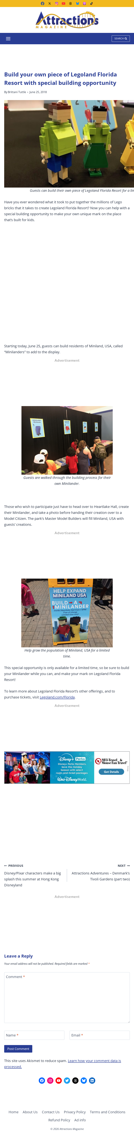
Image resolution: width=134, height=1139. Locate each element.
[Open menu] (8, 38)
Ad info (80, 1120)
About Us (30, 1112)
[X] (49, 3)
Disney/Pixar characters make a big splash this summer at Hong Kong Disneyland (32, 875)
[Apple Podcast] (84, 3)
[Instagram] (56, 3)
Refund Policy (59, 1120)
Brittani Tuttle (17, 92)
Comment (15, 977)
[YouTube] (63, 3)
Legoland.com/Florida (57, 697)
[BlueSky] (77, 3)
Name (12, 1035)
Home (13, 1112)
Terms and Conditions (107, 1112)
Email (77, 1035)
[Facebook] (42, 3)
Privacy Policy (75, 1112)
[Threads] (70, 3)
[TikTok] (91, 3)
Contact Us (51, 1112)
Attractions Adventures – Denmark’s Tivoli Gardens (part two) (101, 872)
